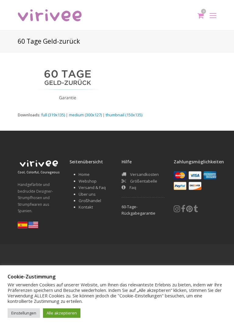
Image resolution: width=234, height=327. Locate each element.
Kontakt (86, 207)
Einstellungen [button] (23, 313)
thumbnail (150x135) (124, 115)
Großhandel (90, 200)
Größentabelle (143, 181)
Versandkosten (144, 174)
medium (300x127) (85, 115)
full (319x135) (53, 115)
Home (84, 174)
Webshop (88, 181)
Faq (132, 187)
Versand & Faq (92, 187)
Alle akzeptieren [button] (62, 313)
